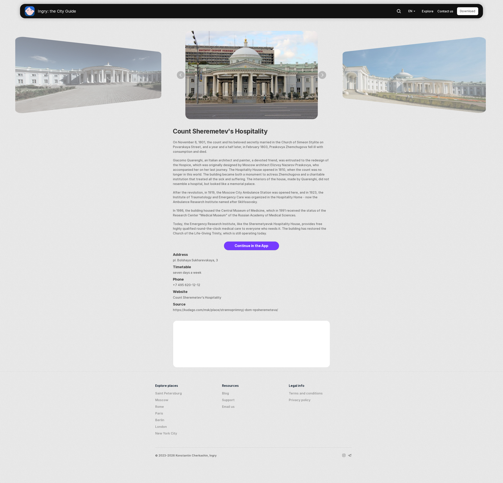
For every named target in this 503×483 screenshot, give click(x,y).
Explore (427, 11)
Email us (228, 407)
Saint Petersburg (168, 393)
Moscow (161, 400)
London (161, 427)
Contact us (445, 11)
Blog (225, 393)
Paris (159, 413)
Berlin (159, 420)
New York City (166, 433)
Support (228, 400)
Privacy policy (299, 400)
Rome (159, 407)
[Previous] (181, 75)
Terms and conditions (306, 393)
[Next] (322, 75)
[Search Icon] (399, 11)
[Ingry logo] (30, 11)
